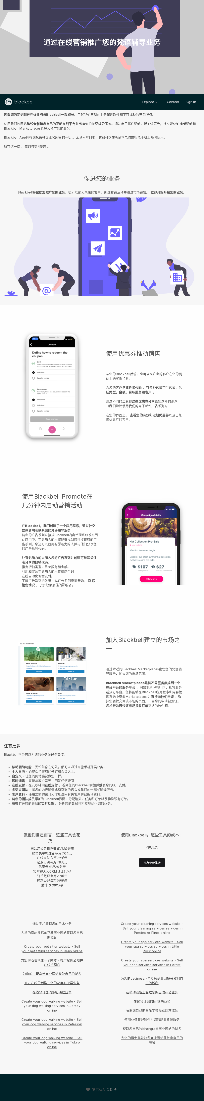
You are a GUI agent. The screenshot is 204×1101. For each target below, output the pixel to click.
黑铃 (110, 1089)
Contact (173, 102)
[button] (102, 130)
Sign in (190, 102)
